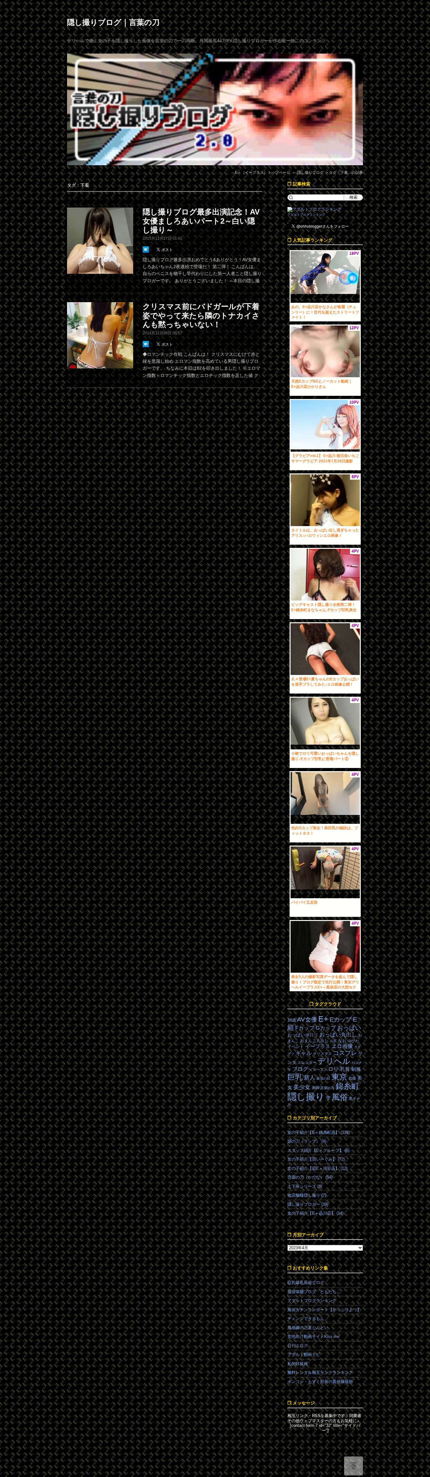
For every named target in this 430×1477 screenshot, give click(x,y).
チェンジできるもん (305, 1318)
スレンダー (306, 1062)
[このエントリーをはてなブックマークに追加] (146, 249)
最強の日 (323, 1078)
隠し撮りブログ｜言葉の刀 (113, 22)
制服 (356, 1069)
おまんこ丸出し (314, 1040)
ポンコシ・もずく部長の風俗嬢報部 (320, 1381)
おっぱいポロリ (302, 1034)
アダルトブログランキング (306, 214)
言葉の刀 (327, 1088)
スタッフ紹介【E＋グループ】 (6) (318, 1150)
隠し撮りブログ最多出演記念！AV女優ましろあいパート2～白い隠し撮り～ (201, 221)
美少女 (301, 1087)
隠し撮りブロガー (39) (307, 1204)
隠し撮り (306, 1096)
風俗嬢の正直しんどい (307, 1327)
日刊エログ (297, 1345)
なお (342, 1040)
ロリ (333, 1069)
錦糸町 (347, 1086)
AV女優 (307, 1019)
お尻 (333, 1041)
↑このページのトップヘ (353, 1466)
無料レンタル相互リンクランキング (320, 1372)
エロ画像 (342, 1046)
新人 (309, 1078)
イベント (295, 1046)
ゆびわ (353, 1041)
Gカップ (326, 1028)
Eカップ (341, 1019)
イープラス (317, 1046)
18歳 (291, 1020)
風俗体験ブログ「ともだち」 (314, 1291)
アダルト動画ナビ (303, 1354)
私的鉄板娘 (297, 1363)
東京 (339, 1077)
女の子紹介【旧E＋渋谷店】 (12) (317, 1168)
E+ (323, 1019)
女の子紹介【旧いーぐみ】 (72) (316, 1159)
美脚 (315, 1088)
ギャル (304, 1053)
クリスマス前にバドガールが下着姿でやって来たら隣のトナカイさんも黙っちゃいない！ (201, 315)
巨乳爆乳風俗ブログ (305, 1282)
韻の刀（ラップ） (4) (306, 1141)
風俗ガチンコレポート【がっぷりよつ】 (324, 1309)
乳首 (345, 1069)
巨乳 (295, 1077)
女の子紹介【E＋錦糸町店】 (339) (318, 1132)
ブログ (300, 1069)
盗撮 (352, 1078)
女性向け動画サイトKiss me (313, 1336)
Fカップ (304, 1028)
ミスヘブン (318, 1069)
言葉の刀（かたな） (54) (309, 1177)
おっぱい (349, 1027)
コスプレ (345, 1053)
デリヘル (334, 1061)
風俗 (340, 1097)
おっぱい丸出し (338, 1035)
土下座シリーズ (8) (304, 1186)
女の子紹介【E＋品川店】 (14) (315, 1213)
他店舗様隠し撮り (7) (306, 1195)
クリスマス (322, 1054)
